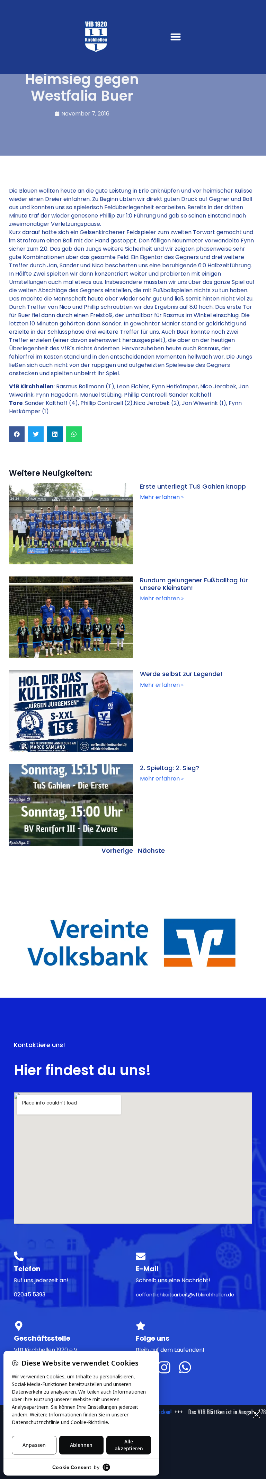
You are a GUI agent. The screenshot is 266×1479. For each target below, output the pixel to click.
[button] (175, 36)
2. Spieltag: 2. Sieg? (169, 768)
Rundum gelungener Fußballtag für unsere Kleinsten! (194, 584)
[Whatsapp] (185, 1367)
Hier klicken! (162, 1412)
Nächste (151, 850)
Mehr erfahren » (162, 497)
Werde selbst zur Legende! (181, 673)
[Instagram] (164, 1367)
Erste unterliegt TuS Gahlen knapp (193, 486)
